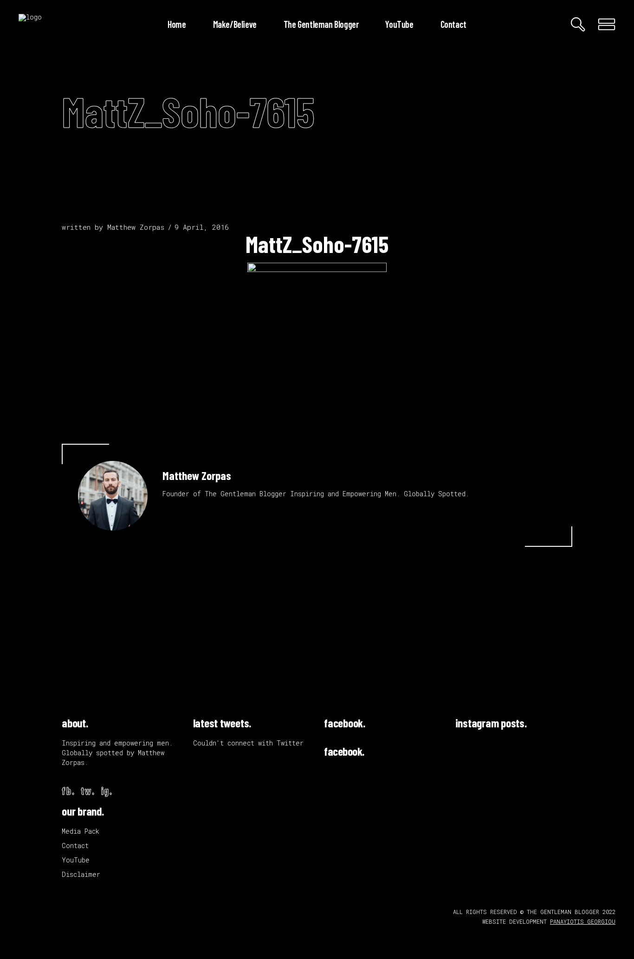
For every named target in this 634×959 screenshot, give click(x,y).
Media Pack (80, 831)
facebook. (344, 723)
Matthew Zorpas (135, 227)
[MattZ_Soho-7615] (113, 496)
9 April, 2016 (202, 227)
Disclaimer (81, 874)
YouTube (76, 859)
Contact (75, 845)
